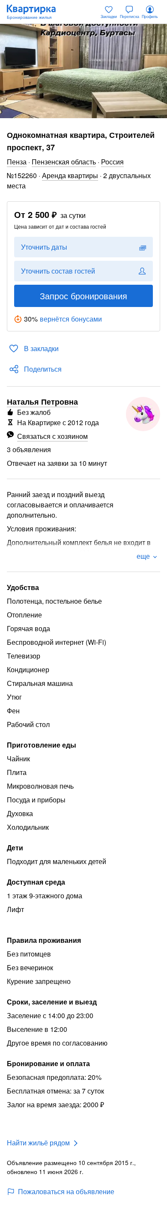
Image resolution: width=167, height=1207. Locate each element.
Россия (112, 162)
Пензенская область (64, 162)
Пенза (17, 162)
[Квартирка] (35, 12)
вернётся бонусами (71, 319)
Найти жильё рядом (38, 1142)
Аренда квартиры (70, 175)
